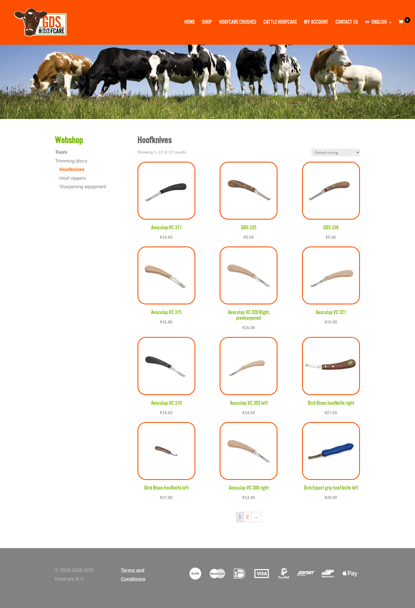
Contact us (346, 23)
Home (189, 23)
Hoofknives (71, 169)
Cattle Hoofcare (280, 23)
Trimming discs (71, 161)
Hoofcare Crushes (237, 23)
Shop (207, 23)
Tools (61, 152)
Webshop (69, 140)
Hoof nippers (72, 178)
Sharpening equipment (82, 186)
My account (316, 23)
